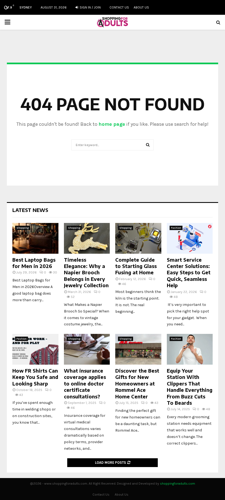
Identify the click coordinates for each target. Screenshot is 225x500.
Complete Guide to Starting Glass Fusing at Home (136, 266)
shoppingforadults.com (177, 483)
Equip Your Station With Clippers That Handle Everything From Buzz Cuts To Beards (189, 386)
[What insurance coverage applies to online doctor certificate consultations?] (87, 349)
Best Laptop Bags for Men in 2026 (33, 262)
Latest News (30, 210)
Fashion (176, 228)
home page (112, 124)
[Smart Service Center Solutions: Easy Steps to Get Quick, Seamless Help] (190, 238)
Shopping (22, 228)
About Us (141, 7)
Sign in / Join (90, 7)
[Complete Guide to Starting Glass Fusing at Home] (138, 238)
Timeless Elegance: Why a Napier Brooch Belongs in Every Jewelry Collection (86, 272)
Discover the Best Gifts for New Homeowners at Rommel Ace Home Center (137, 383)
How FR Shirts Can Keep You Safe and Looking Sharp (35, 377)
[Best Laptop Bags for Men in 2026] (35, 238)
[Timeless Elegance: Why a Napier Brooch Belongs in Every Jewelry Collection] (87, 238)
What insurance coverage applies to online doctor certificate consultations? (85, 383)
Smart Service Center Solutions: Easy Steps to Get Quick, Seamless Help (188, 272)
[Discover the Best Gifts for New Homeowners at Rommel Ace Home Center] (138, 349)
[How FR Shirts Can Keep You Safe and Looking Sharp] (35, 349)
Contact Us (119, 7)
